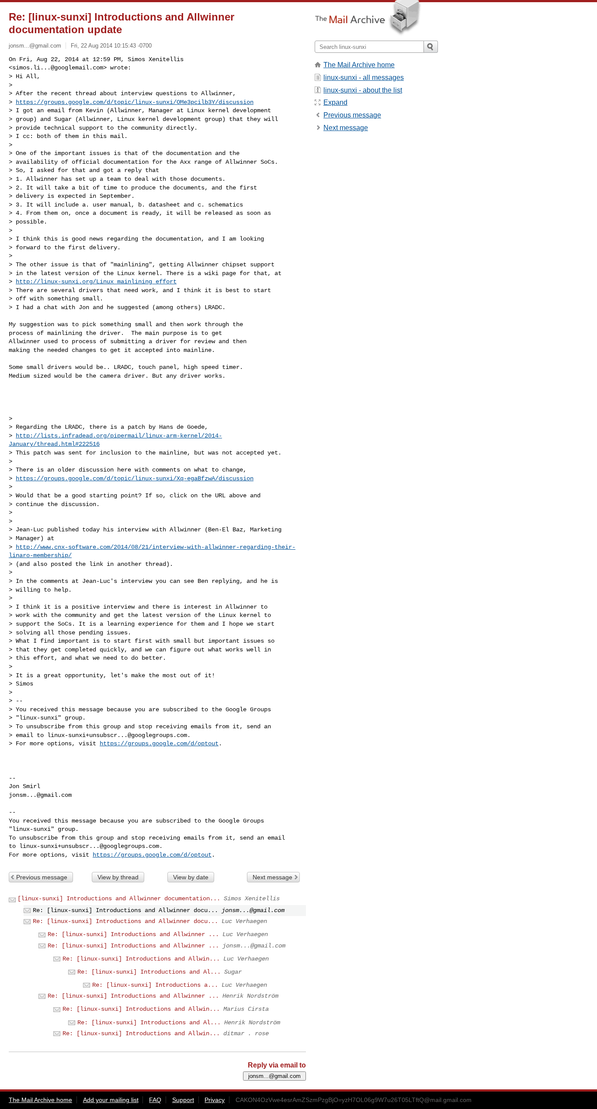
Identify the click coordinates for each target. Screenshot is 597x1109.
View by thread (118, 877)
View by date (190, 877)
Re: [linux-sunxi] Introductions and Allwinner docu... (125, 921)
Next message (272, 877)
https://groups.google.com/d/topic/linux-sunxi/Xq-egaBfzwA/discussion (134, 478)
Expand (335, 102)
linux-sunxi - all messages (363, 77)
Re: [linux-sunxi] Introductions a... (155, 985)
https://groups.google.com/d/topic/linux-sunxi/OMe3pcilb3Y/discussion (134, 102)
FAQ (155, 1099)
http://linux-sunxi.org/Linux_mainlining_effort (96, 281)
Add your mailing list (111, 1099)
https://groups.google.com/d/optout (159, 743)
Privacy (215, 1099)
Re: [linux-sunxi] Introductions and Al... (149, 971)
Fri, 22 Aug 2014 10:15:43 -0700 (111, 45)
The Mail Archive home (359, 65)
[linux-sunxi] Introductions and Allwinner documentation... (118, 898)
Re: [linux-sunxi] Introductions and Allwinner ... (133, 934)
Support (183, 1099)
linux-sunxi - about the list (362, 90)
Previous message (41, 877)
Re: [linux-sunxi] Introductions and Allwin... (141, 958)
